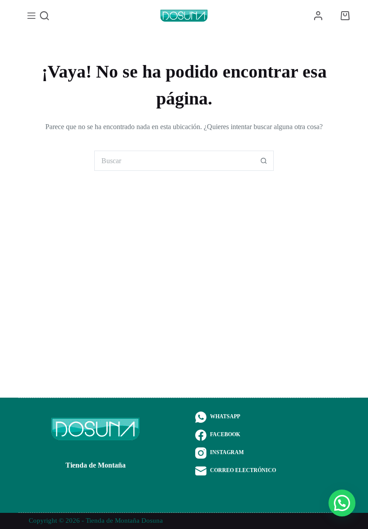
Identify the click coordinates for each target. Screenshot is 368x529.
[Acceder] (318, 15)
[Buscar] (44, 15)
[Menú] (31, 16)
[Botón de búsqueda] (264, 161)
